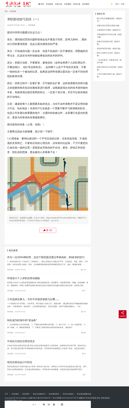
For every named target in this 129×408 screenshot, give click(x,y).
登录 (117, 4)
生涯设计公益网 (26, 218)
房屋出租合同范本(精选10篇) (108, 25)
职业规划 (15, 394)
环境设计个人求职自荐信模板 (23, 278)
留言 (98, 398)
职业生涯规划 (68, 394)
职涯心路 (76, 4)
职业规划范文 (54, 394)
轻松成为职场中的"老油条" (22, 320)
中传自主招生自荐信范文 (21, 341)
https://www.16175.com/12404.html (61, 218)
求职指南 (31, 25)
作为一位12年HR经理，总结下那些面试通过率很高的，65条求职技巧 (46, 257)
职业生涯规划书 (39, 394)
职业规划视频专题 (84, 394)
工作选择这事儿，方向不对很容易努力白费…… (33, 299)
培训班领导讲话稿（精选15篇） (109, 48)
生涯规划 (67, 4)
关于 (6, 394)
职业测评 (85, 4)
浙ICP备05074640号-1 (42, 398)
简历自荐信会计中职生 (19, 362)
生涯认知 (58, 4)
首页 (42, 4)
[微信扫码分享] (44, 404)
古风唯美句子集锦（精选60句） (109, 30)
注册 (122, 4)
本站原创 (49, 4)
